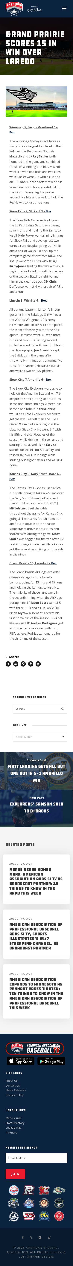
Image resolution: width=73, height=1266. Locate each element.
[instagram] (40, 1237)
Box (12, 132)
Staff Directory (15, 1123)
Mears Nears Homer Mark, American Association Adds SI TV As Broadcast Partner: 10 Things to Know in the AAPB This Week (36, 881)
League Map (14, 1127)
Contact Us (13, 1085)
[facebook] (23, 1237)
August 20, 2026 (20, 863)
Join (15, 1174)
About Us (12, 1080)
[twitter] (31, 1237)
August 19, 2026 (20, 918)
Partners (11, 1132)
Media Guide (14, 1118)
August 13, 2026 (20, 973)
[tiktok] (49, 1237)
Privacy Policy (14, 1095)
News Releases (16, 1090)
